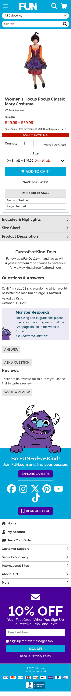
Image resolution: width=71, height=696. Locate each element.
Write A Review (14, 110)
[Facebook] (11, 488)
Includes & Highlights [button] (21, 219)
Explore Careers (35, 474)
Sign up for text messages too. (31, 641)
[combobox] (31, 24)
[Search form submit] (65, 24)
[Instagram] (23, 488)
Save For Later (35, 182)
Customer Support (15, 549)
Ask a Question (17, 362)
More (5, 582)
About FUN (10, 574)
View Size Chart (55, 145)
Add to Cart (37, 171)
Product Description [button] (20, 236)
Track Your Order (20, 540)
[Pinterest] (46, 488)
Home (12, 523)
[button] (64, 6)
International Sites (15, 565)
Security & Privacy (15, 557)
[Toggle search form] (54, 6)
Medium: (12, 200)
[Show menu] (5, 6)
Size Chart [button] (11, 228)
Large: (11, 206)
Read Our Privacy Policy (35, 656)
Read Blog (37, 511)
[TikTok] (36, 498)
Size (36, 153)
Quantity (11, 143)
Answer (11, 349)
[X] (35, 488)
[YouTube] (58, 488)
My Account (16, 532)
